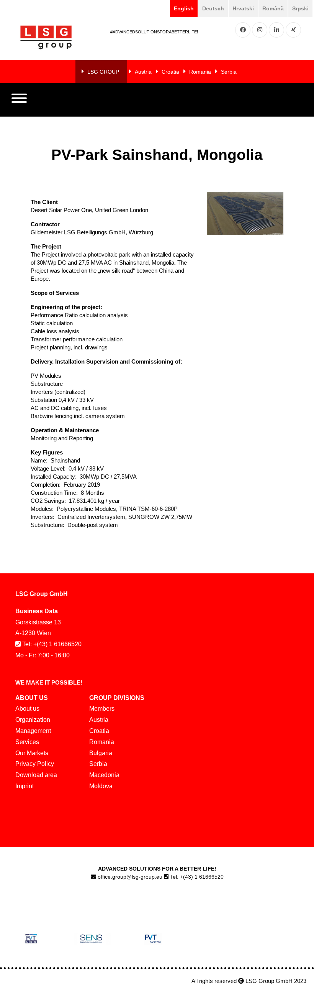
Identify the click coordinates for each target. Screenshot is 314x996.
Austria (143, 72)
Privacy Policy (34, 764)
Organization (32, 719)
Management (33, 731)
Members (101, 708)
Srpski (300, 8)
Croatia (170, 72)
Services (27, 742)
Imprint (24, 786)
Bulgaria (100, 753)
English (184, 8)
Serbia (229, 72)
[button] (19, 100)
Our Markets (31, 753)
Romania (200, 72)
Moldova (101, 786)
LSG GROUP (103, 72)
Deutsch (213, 8)
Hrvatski (243, 8)
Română (273, 8)
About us (27, 708)
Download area (36, 775)
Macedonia (104, 775)
